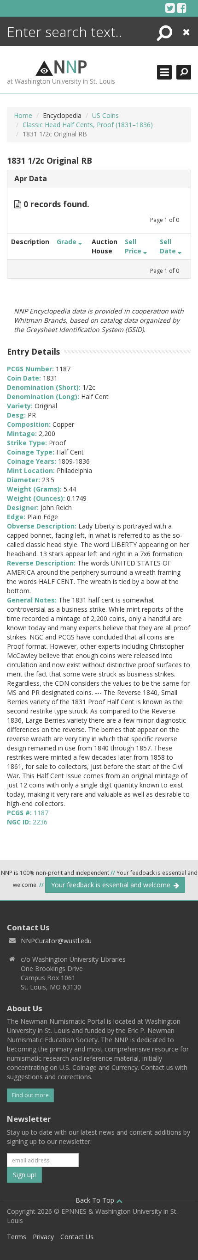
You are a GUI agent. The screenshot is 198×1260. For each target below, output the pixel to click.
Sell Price (134, 246)
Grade (67, 241)
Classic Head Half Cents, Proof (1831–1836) (88, 124)
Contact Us (76, 1236)
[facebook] (181, 7)
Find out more (30, 1095)
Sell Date (169, 246)
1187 (41, 812)
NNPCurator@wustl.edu (56, 940)
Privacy (43, 1236)
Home (23, 115)
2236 (40, 821)
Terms (16, 1236)
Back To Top (96, 1200)
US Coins (105, 115)
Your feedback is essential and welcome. (112, 884)
